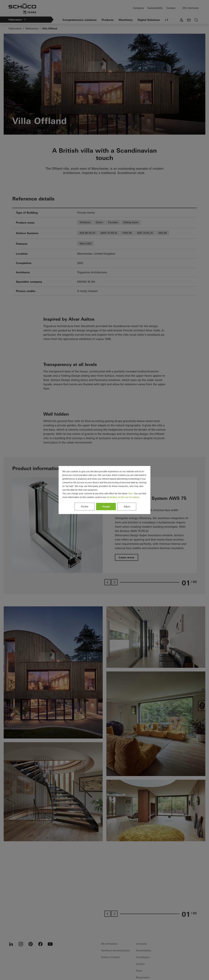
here (130, 493)
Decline (84, 506)
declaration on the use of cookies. (123, 497)
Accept (106, 506)
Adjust (127, 506)
